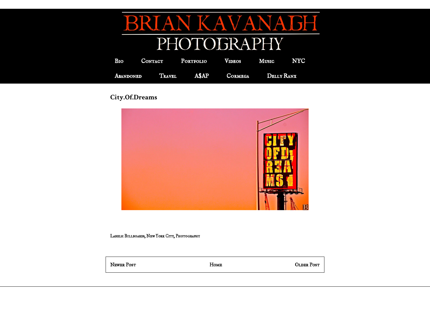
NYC (298, 61)
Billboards (135, 236)
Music (266, 61)
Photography (188, 236)
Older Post (307, 265)
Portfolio (194, 61)
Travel (168, 76)
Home (215, 265)
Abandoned (128, 76)
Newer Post (123, 265)
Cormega (238, 76)
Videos (233, 61)
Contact (152, 61)
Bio (119, 61)
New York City (160, 236)
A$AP (202, 76)
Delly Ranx (281, 76)
